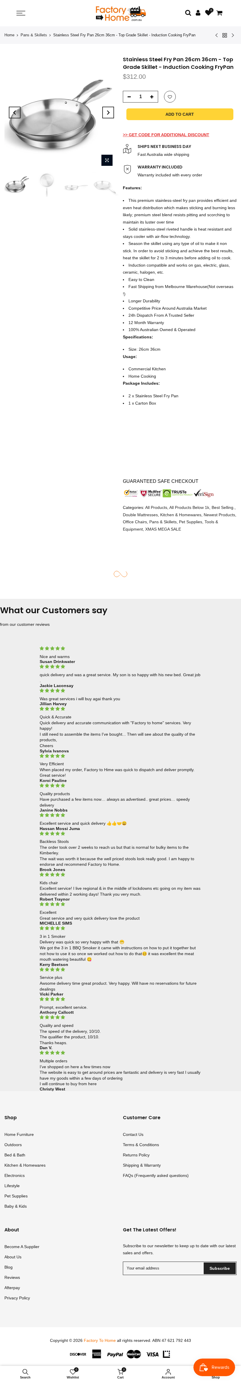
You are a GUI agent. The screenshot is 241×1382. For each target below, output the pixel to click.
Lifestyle (12, 1185)
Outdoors (13, 1144)
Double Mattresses (140, 514)
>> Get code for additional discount (166, 134)
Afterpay (12, 1287)
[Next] (108, 112)
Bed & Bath (14, 1155)
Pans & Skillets (34, 35)
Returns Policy (136, 1155)
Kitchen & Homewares (180, 514)
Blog (8, 1267)
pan (192, 200)
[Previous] (15, 112)
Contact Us (133, 1134)
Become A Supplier (21, 1246)
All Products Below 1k (189, 507)
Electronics (14, 1175)
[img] (121, 648)
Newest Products (219, 514)
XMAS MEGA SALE (163, 529)
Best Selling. (223, 507)
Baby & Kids (15, 1206)
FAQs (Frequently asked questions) (156, 1175)
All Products (156, 507)
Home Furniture (19, 1134)
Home (9, 35)
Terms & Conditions (141, 1144)
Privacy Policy (17, 1298)
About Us (12, 1257)
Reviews (12, 1277)
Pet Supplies (190, 521)
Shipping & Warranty (142, 1165)
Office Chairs (135, 521)
